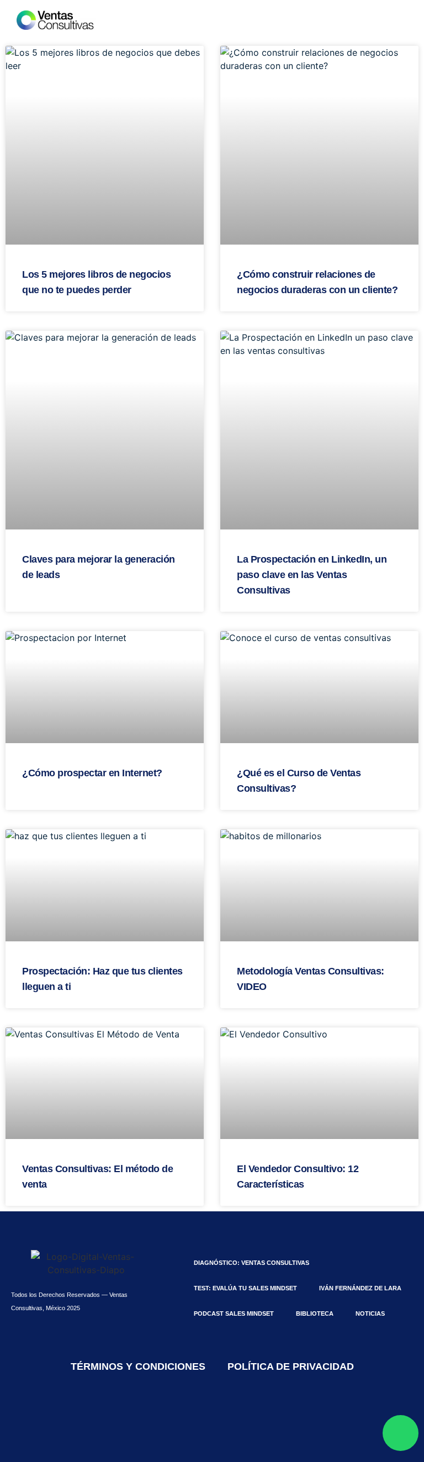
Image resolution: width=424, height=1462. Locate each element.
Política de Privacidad (290, 1366)
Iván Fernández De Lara (360, 1288)
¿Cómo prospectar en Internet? (92, 772)
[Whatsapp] (400, 1433)
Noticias (370, 1313)
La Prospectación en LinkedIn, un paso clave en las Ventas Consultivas (311, 575)
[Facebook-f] (227, 1415)
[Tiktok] (197, 1415)
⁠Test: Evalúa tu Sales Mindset (245, 1288)
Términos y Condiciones (138, 1366)
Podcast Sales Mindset (234, 1313)
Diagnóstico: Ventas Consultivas (251, 1262)
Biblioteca (314, 1313)
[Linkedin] (167, 1415)
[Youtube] (258, 1415)
